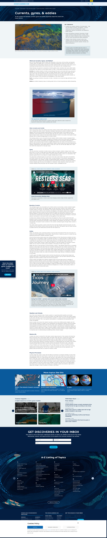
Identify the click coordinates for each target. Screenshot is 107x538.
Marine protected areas (78, 485)
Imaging (75, 464)
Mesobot (75, 486)
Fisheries (56, 474)
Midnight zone (76, 489)
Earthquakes (57, 464)
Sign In (82, 0)
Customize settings (71, 527)
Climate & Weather (48, 516)
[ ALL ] (28, 398)
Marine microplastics (78, 483)
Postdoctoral (37, 519)
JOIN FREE (8, 274)
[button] (78, 523)
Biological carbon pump (22, 487)
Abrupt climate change (22, 464)
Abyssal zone (20, 465)
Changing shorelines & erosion (42, 466)
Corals (37, 477)
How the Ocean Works (49, 517)
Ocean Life (47, 519)
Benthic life (20, 483)
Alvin (18, 471)
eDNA (56, 466)
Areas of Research (24, 518)
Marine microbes (77, 482)
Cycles (38, 480)
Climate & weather (40, 468)
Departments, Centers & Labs (26, 519)
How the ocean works (59, 491)
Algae (19, 469)
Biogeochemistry (21, 486)
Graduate (37, 518)
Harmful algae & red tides (60, 489)
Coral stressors (39, 475)
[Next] (62, 411)
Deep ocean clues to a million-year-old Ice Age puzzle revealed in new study (78, 410)
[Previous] (13, 411)
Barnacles (19, 480)
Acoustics (19, 466)
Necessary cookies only (53, 527)
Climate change (39, 469)
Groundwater (57, 483)
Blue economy (20, 489)
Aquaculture (20, 474)
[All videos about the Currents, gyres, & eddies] (47, 169)
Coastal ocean (39, 472)
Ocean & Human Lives (49, 518)
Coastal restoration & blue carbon (43, 474)
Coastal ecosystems (40, 471)
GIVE (91, 0)
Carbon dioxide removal (41, 465)
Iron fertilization (76, 465)
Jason (74, 470)
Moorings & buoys (77, 491)
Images (58, 519)
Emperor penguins (58, 469)
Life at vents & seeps (78, 476)
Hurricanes (57, 494)
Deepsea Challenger (40, 486)
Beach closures (21, 481)
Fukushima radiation (59, 477)
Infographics (59, 516)
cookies (49, 529)
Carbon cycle (39, 464)
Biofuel (19, 484)
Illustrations (59, 517)
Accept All (35, 527)
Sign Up (86, 0)
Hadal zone (57, 488)
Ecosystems (57, 465)
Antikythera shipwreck (22, 472)
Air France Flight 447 (22, 468)
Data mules (39, 484)
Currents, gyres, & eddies (41, 478)
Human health (57, 492)
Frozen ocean (57, 476)
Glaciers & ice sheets (59, 482)
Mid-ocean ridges (77, 488)
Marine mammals (77, 481)
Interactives (59, 518)
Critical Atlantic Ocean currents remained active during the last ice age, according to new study (78, 405)
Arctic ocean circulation (48, 387)
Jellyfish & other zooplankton (79, 471)
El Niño (69, 387)
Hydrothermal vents (59, 495)
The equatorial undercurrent (39, 119)
